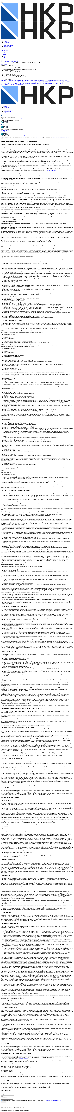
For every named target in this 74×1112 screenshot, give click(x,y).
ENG (4, 54)
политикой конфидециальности (53, 1100)
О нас (4, 47)
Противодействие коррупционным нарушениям (40, 135)
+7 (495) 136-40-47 (5, 130)
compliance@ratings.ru (22, 1058)
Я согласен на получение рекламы (10, 120)
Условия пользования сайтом (19, 135)
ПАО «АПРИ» (4, 64)
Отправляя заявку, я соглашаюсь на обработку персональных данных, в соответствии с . (31, 1100)
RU (4, 52)
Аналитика (6, 43)
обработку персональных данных (27, 118)
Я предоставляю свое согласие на (19, 118)
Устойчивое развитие (8, 45)
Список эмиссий (14, 61)
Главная (2, 61)
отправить (3, 1102)
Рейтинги (5, 41)
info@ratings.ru (4, 50)
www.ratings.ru (39, 137)
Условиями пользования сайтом (61, 137)
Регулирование (7, 46)
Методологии (6, 42)
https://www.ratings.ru (51, 170)
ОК (1, 138)
